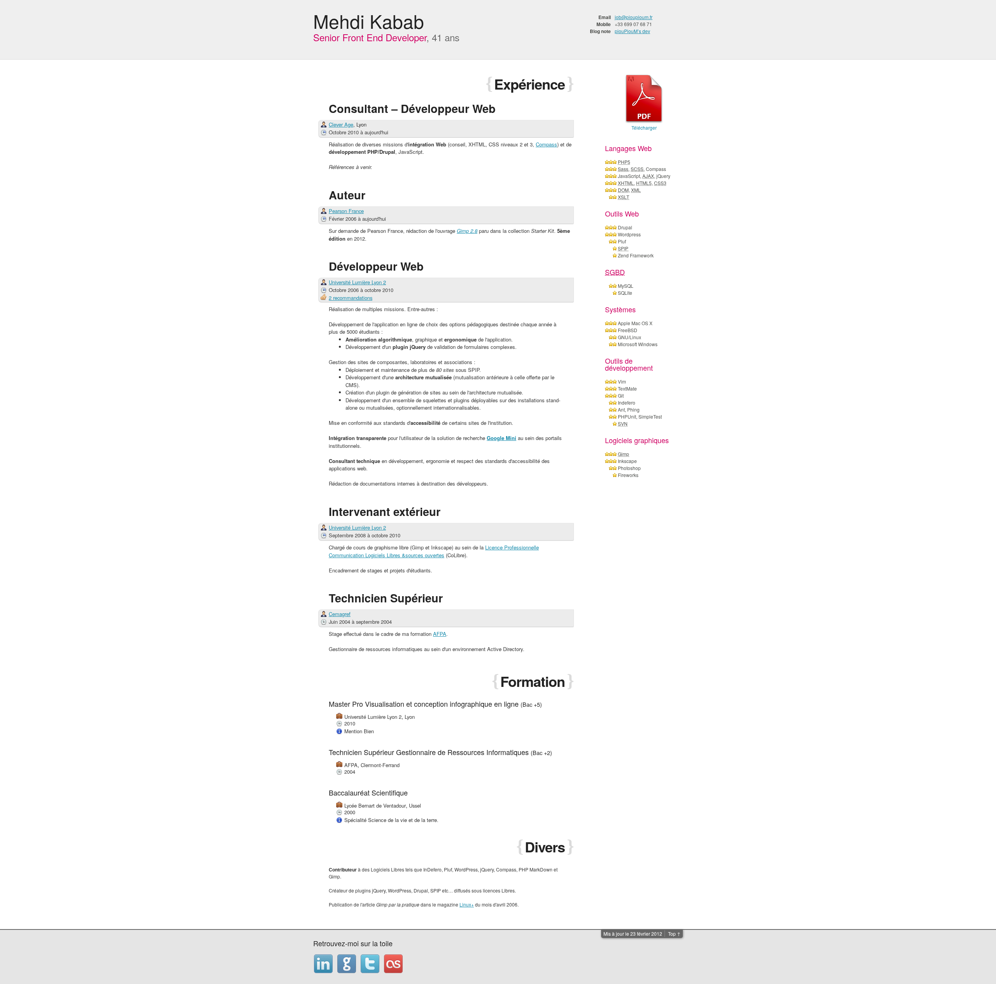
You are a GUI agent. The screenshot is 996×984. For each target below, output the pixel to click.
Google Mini (501, 438)
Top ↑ (674, 933)
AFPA (439, 633)
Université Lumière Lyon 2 (357, 282)
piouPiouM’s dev (632, 31)
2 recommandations (350, 297)
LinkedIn (323, 963)
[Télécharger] (644, 99)
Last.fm (393, 963)
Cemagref (340, 614)
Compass (546, 144)
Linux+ (466, 904)
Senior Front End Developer (369, 37)
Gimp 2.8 (467, 230)
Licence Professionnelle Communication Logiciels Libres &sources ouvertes (434, 551)
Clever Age (341, 124)
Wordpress (629, 234)
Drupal (625, 227)
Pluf (622, 241)
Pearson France (346, 211)
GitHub (346, 963)
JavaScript (629, 176)
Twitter (370, 963)
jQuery (663, 176)
